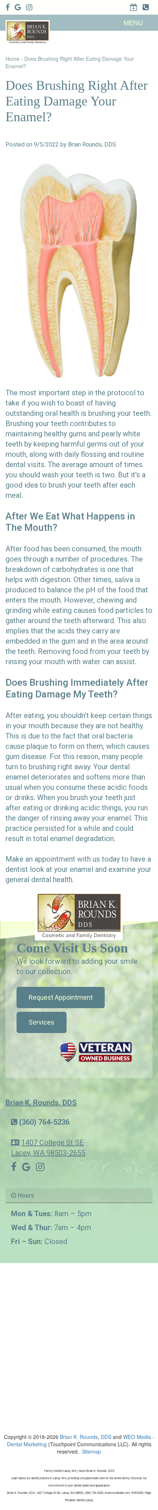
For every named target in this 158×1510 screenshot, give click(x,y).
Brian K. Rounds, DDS (41, 1102)
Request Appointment (61, 997)
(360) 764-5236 (44, 1122)
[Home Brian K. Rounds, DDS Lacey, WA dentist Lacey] (79, 915)
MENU (133, 22)
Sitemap (91, 1451)
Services (41, 1022)
